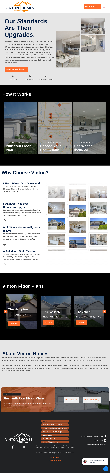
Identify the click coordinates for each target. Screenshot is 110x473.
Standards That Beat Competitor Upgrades (16, 205)
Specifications (82, 150)
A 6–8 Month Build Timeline (19, 251)
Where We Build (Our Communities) (55, 428)
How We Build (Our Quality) (52, 432)
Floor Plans (12, 150)
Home (45, 421)
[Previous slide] (5, 311)
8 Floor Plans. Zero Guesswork (22, 183)
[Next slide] (104, 311)
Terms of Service (55, 460)
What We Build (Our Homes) (52, 425)
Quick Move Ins (90, 400)
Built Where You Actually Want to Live (21, 229)
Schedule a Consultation (15, 69)
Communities (47, 150)
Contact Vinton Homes (50, 442)
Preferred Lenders (49, 438)
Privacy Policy (55, 457)
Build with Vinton (91, 6)
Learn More (14, 324)
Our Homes (70, 400)
